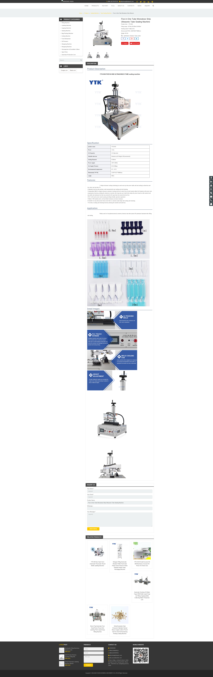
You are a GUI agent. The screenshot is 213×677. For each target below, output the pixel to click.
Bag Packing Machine (67, 33)
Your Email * (90, 494)
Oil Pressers (65, 41)
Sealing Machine (95, 13)
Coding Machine (66, 36)
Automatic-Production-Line (69, 54)
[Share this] (123, 38)
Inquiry (125, 43)
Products (86, 13)
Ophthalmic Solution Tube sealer (132, 35)
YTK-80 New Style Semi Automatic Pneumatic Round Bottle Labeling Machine (97, 563)
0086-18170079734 (113, 1)
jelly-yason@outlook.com (115, 657)
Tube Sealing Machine (106, 13)
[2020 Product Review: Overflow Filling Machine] (61, 659)
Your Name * (90, 488)
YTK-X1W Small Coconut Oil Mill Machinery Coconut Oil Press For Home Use (142, 563)
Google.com (64, 70)
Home (80, 13)
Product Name (91, 500)
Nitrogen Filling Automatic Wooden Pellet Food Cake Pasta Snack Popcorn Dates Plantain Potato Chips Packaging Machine (120, 565)
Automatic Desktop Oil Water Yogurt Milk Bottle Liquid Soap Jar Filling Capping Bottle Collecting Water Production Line (142, 595)
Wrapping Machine (67, 46)
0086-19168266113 (113, 650)
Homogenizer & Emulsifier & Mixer (71, 49)
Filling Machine (66, 22)
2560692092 (112, 648)
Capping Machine (66, 28)
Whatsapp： (90, 506)
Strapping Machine (67, 44)
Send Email (135, 43)
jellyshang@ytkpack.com (127, 1)
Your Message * (91, 511)
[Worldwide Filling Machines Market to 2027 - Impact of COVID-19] (61, 652)
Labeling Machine (66, 25)
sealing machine (134, 74)
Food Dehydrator (66, 38)
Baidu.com (73, 70)
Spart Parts (65, 52)
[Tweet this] (128, 38)
